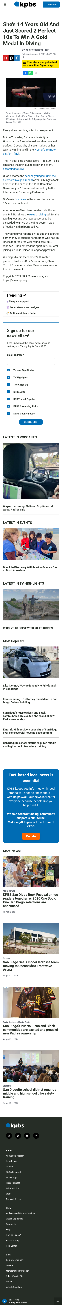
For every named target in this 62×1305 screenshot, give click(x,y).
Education (7, 1086)
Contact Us (11, 1224)
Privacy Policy (12, 1188)
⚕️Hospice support (17, 301)
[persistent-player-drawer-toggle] (58, 1301)
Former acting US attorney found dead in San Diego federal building (30, 701)
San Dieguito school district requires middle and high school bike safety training (29, 744)
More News (11, 851)
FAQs (8, 1229)
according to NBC (13, 168)
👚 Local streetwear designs (22, 307)
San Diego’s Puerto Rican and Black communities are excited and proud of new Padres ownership (28, 716)
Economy (7, 958)
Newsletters (11, 1161)
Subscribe (31, 422)
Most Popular (13, 641)
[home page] (25, 5)
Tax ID (9, 1281)
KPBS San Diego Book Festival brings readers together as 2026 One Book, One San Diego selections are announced (30, 900)
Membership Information (17, 1271)
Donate (31, 836)
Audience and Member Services (20, 1213)
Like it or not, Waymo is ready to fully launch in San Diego (29, 687)
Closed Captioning (14, 1219)
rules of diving (37, 214)
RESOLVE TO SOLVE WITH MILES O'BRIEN (28, 628)
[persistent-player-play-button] (4, 1301)
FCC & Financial (13, 1172)
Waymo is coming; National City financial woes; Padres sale (28, 508)
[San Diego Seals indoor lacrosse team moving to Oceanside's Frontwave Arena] (31, 938)
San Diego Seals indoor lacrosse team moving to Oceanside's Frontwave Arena (31, 966)
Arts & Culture (9, 891)
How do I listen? (13, 1235)
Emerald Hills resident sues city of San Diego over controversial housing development (30, 731)
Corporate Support (14, 1260)
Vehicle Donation (14, 1287)
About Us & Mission (15, 1156)
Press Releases (13, 1183)
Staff (8, 1194)
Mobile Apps (11, 1177)
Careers (9, 1166)
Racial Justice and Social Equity (16, 1022)
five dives (20, 199)
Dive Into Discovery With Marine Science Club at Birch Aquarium (30, 569)
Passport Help (12, 1240)
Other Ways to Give (15, 1276)
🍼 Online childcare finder (21, 313)
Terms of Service (13, 1199)
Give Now (51, 4)
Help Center (11, 1246)
